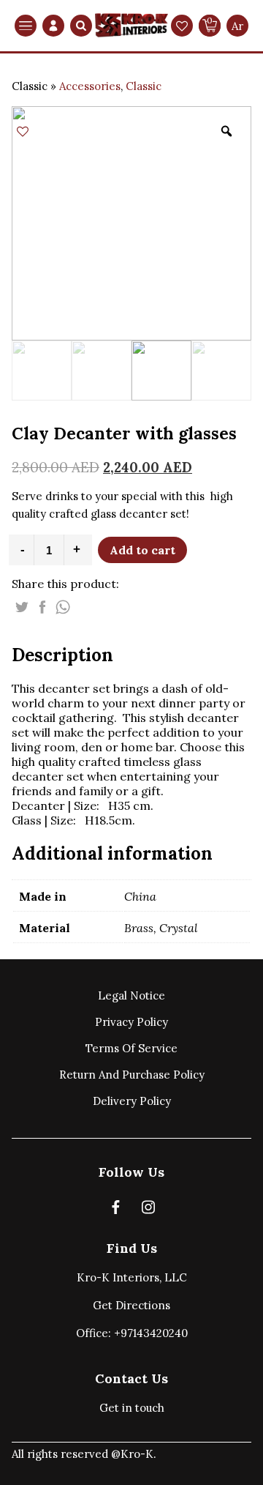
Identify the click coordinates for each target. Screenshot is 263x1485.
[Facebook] (116, 1210)
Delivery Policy (132, 1101)
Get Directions (131, 1305)
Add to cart (142, 550)
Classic (143, 86)
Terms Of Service (131, 1048)
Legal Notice (131, 995)
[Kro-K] (131, 25)
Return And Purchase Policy (132, 1075)
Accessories (90, 86)
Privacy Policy (131, 1022)
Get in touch (131, 1408)
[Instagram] (148, 1210)
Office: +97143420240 (132, 1333)
